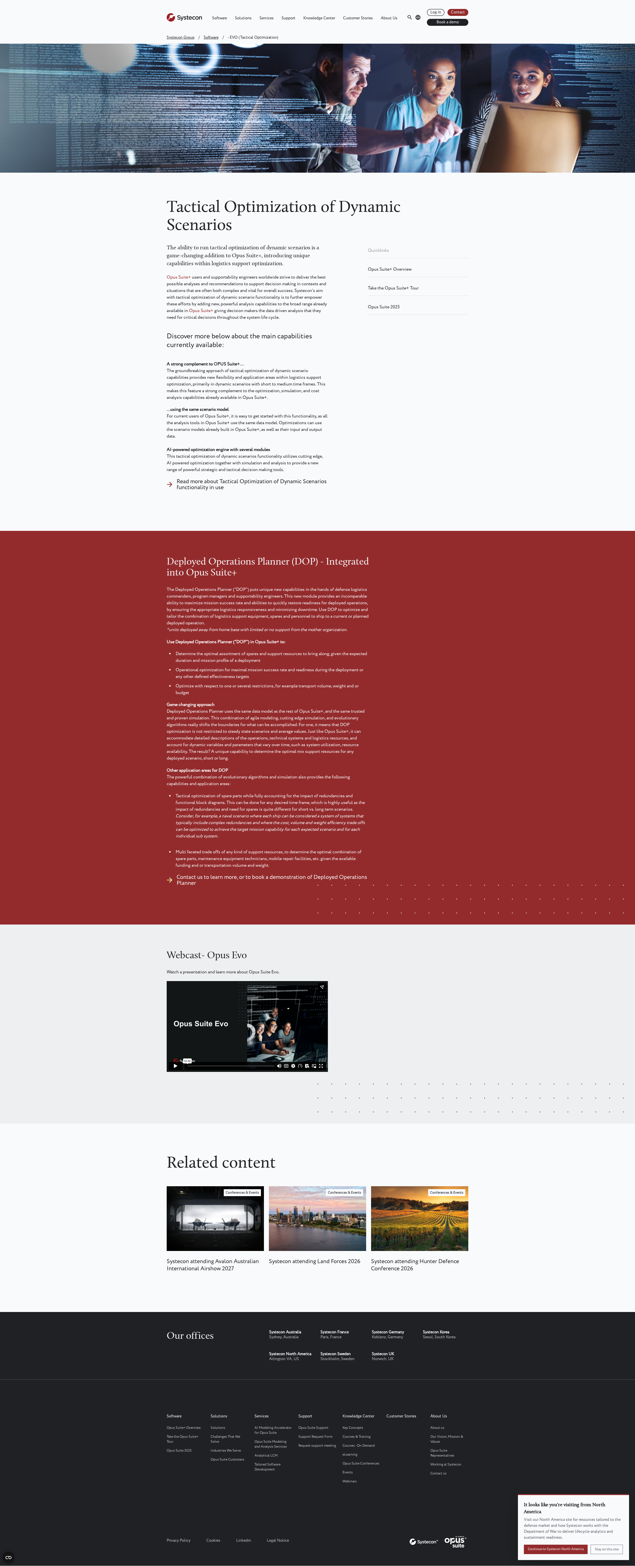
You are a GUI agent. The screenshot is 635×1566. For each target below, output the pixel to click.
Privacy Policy (178, 1540)
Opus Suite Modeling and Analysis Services (270, 1444)
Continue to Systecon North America (556, 1549)
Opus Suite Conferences (361, 1463)
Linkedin (243, 1540)
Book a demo (448, 22)
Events (348, 1472)
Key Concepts (353, 1427)
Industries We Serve (226, 1450)
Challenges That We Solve (225, 1439)
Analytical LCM (266, 1455)
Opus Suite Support (313, 1427)
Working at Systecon (445, 1464)
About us (437, 1427)
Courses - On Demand (359, 1445)
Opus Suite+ (179, 277)
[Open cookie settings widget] (8, 1558)
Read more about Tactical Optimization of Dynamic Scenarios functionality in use (252, 484)
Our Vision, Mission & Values (446, 1439)
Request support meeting (317, 1445)
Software (219, 18)
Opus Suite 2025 (384, 307)
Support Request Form (315, 1436)
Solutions (243, 18)
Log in (435, 12)
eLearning (350, 1454)
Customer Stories (358, 18)
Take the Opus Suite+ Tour (393, 288)
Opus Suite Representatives (442, 1453)
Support (288, 18)
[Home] (184, 20)
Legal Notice (278, 1540)
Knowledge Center (319, 18)
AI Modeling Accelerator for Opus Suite (273, 1430)
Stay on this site (607, 1549)
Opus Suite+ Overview (390, 269)
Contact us (438, 1473)
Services (266, 18)
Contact (458, 12)
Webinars (350, 1481)
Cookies (213, 1540)
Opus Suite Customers (227, 1459)
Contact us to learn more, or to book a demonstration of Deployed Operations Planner (272, 880)
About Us (389, 18)
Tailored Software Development (267, 1467)
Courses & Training (357, 1436)
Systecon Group (180, 37)
